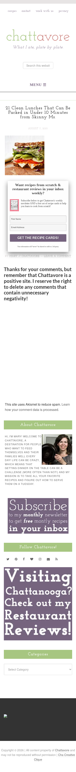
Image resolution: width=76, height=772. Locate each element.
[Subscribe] (57, 559)
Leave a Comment (57, 256)
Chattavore (38, 26)
